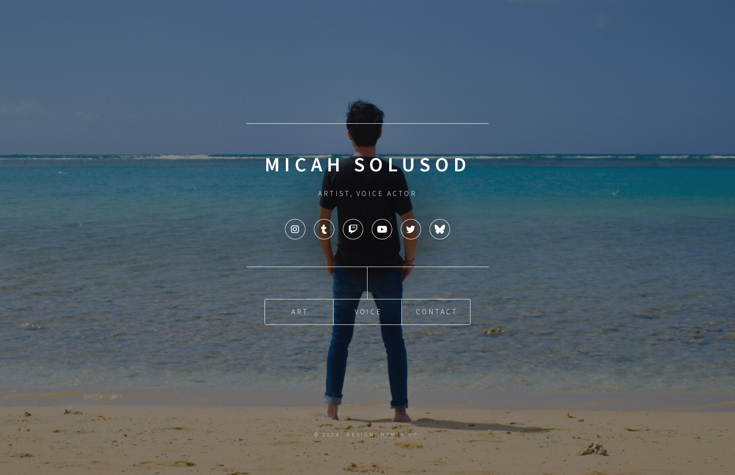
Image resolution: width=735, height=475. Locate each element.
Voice (368, 311)
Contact (437, 311)
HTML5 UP (399, 434)
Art (300, 311)
